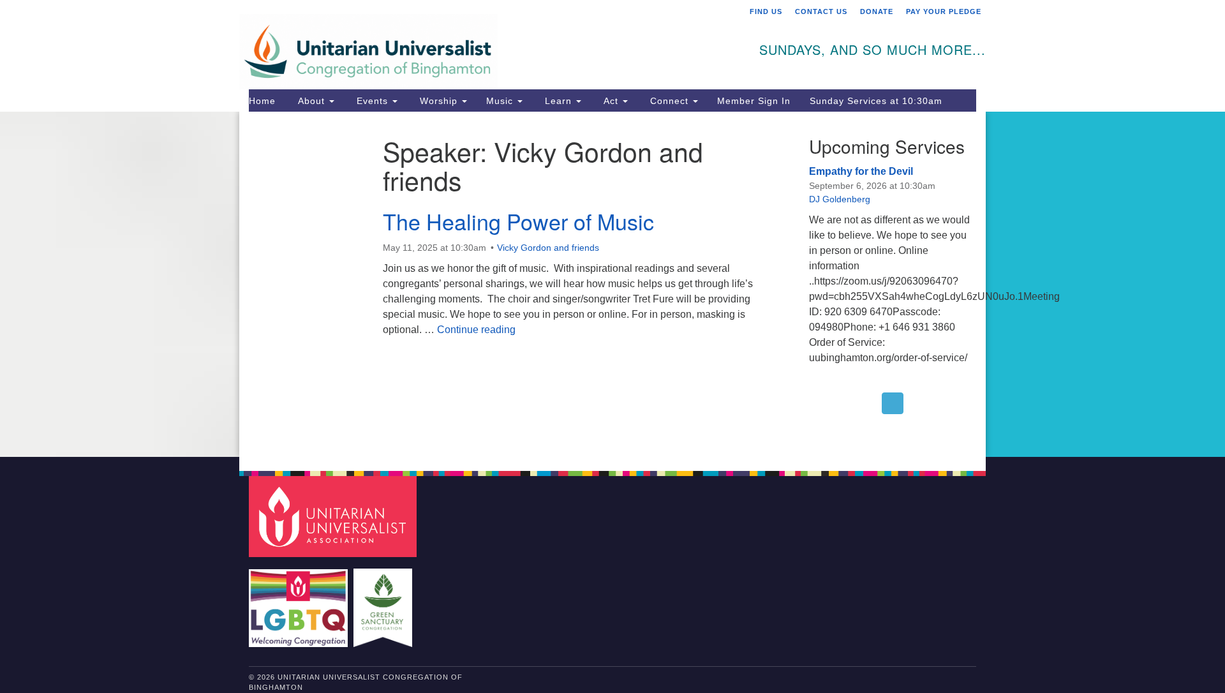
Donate (876, 11)
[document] (612, 284)
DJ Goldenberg (839, 199)
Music (501, 101)
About (311, 101)
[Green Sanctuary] (384, 601)
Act (610, 101)
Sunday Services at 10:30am (876, 101)
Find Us (766, 11)
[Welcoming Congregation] (300, 601)
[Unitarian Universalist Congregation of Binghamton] (457, 43)
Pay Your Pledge (943, 11)
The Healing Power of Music (518, 221)
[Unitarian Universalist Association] (334, 516)
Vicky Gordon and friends (548, 247)
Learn (558, 101)
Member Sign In (754, 101)
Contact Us (821, 11)
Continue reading (476, 329)
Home (262, 101)
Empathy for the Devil (861, 171)
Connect (669, 101)
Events (372, 101)
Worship (439, 101)
